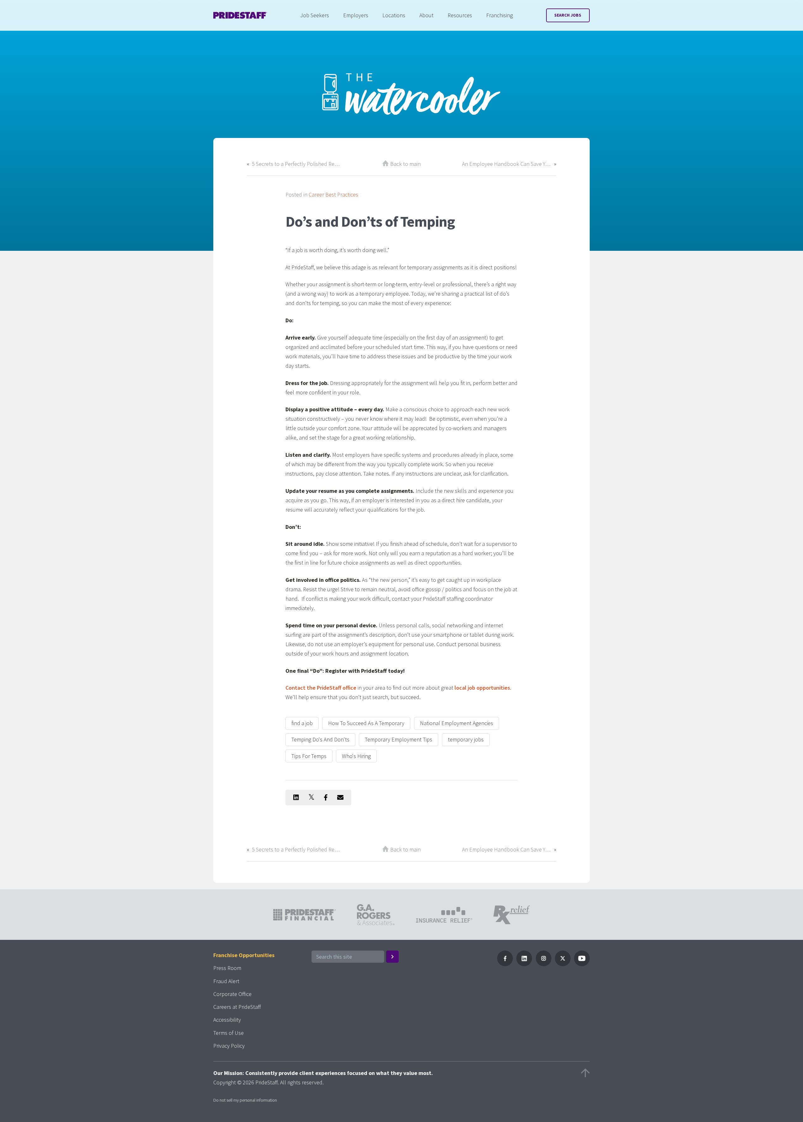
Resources (460, 15)
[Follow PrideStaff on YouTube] (582, 964)
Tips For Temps (309, 756)
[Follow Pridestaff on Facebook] (505, 964)
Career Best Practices (333, 194)
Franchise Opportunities (243, 955)
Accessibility (227, 1019)
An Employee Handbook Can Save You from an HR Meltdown (506, 163)
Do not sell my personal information (245, 1100)
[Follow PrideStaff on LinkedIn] (524, 964)
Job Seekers (314, 15)
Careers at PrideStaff (237, 1006)
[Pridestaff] (240, 15)
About (426, 15)
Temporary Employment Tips (398, 739)
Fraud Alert (226, 981)
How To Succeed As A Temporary (366, 723)
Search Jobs (567, 15)
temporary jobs (466, 739)
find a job (302, 723)
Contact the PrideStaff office (320, 687)
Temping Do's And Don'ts (320, 739)
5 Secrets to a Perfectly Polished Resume (296, 163)
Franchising (499, 15)
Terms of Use (228, 1032)
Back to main (405, 163)
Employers (355, 15)
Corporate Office (232, 994)
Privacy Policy (229, 1045)
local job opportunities (482, 687)
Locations (393, 15)
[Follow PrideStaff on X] (563, 964)
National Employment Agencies (456, 723)
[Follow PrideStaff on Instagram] (543, 964)
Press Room (227, 968)
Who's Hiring (356, 756)
